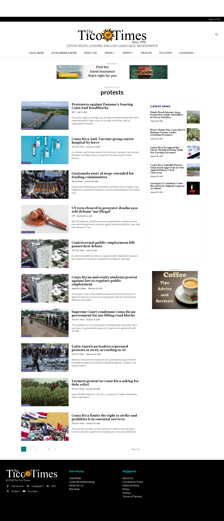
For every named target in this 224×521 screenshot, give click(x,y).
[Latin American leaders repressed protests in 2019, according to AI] (45, 357)
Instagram (37, 486)
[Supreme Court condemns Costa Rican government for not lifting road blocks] (45, 323)
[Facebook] (8, 486)
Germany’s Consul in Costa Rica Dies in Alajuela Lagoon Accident (167, 186)
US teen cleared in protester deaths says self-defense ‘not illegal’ (105, 210)
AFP (73, 112)
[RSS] (48, 486)
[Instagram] (28, 486)
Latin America (27, 129)
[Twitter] (8, 491)
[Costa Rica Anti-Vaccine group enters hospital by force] (45, 150)
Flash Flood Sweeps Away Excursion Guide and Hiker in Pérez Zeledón (166, 115)
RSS (54, 486)
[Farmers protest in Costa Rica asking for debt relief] (45, 392)
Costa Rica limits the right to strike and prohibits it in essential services (104, 417)
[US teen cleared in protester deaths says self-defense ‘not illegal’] (45, 219)
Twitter (15, 491)
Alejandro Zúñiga (79, 288)
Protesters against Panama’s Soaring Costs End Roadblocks (102, 106)
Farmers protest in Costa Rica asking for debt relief (105, 383)
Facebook (17, 486)
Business (26, 405)
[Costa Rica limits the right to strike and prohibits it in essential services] (45, 426)
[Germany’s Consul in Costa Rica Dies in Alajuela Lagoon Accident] (193, 188)
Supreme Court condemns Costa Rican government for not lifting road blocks (103, 314)
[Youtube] (24, 491)
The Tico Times (78, 146)
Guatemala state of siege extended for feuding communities (103, 175)
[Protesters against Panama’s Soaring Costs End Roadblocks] (45, 115)
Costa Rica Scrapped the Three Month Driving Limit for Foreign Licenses (166, 150)
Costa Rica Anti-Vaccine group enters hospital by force (103, 141)
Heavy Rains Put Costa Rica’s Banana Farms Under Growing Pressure (167, 132)
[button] (216, 34)
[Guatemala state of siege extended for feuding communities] (45, 184)
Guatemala (26, 198)
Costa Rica (26, 163)
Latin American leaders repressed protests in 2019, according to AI (100, 348)
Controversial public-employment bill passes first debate (103, 244)
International (28, 232)
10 (49, 449)
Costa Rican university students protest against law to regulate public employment (104, 280)
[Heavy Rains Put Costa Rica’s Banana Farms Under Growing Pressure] (193, 134)
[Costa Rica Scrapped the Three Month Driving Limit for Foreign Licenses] (193, 152)
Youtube (32, 491)
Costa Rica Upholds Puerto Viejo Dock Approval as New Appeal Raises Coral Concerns (167, 169)
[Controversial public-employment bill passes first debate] (45, 253)
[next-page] (55, 449)
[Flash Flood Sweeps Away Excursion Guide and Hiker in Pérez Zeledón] (193, 117)
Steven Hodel (77, 181)
